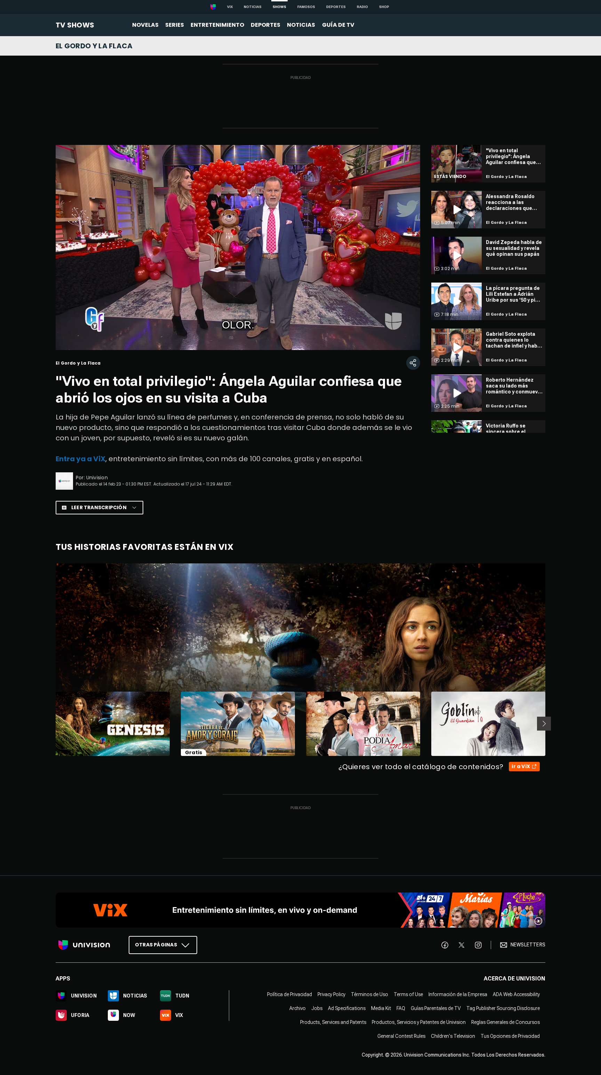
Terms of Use (408, 994)
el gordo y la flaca (94, 46)
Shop (384, 7)
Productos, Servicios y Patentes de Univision (419, 1022)
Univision (97, 477)
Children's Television (453, 1036)
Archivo (297, 1008)
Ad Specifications (347, 1008)
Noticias (253, 7)
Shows (279, 7)
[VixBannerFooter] (300, 910)
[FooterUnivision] (84, 945)
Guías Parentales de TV (436, 1008)
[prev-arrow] (51, 723)
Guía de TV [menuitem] (338, 25)
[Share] (413, 363)
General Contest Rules (401, 1036)
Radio (362, 7)
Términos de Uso (369, 994)
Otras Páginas (156, 944)
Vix (230, 7)
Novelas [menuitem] (145, 25)
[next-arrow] (544, 724)
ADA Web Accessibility (516, 994)
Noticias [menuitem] (301, 25)
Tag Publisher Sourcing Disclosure (503, 1008)
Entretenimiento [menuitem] (217, 25)
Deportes (336, 7)
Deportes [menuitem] (265, 25)
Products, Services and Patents (333, 1022)
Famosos (306, 7)
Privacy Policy (331, 994)
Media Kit (381, 1008)
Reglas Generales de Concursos (505, 1022)
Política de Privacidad (289, 994)
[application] (238, 247)
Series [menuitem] (174, 25)
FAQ (400, 1008)
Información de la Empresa (457, 994)
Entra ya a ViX (80, 459)
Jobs (316, 1008)
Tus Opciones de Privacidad (510, 1036)
